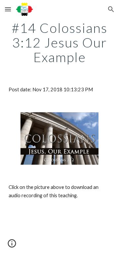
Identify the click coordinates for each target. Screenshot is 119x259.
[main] (59, 42)
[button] (8, 9)
